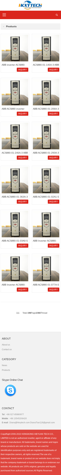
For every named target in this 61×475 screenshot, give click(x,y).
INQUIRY (22, 70)
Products (6, 370)
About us (6, 345)
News (4, 365)
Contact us (7, 349)
